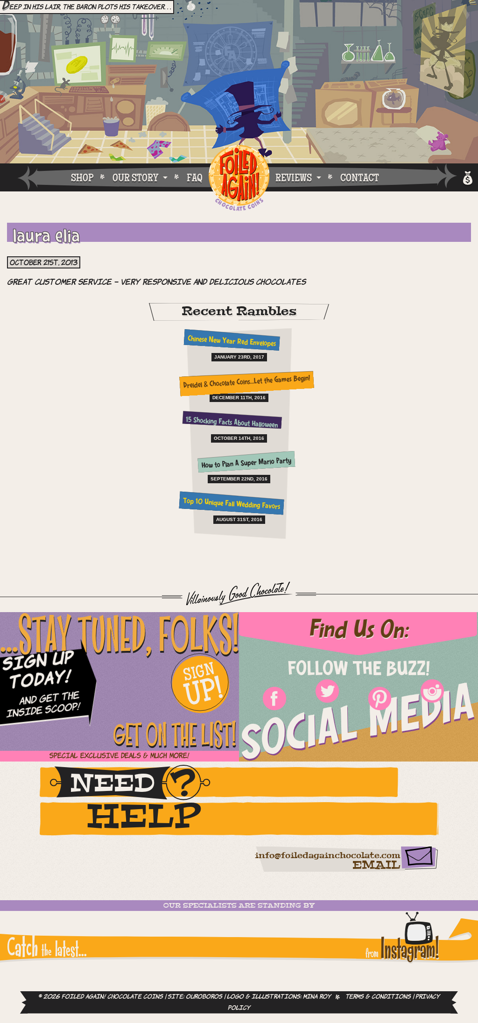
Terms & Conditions (378, 997)
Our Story (135, 177)
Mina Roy (317, 997)
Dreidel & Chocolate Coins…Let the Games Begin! (246, 382)
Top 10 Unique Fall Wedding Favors (232, 504)
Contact (359, 177)
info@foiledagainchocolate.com (327, 856)
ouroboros (204, 997)
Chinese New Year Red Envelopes (231, 341)
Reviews (293, 177)
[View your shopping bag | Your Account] (467, 176)
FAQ (195, 177)
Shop (82, 177)
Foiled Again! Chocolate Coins (239, 178)
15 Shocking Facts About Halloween (231, 423)
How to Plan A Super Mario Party (247, 463)
